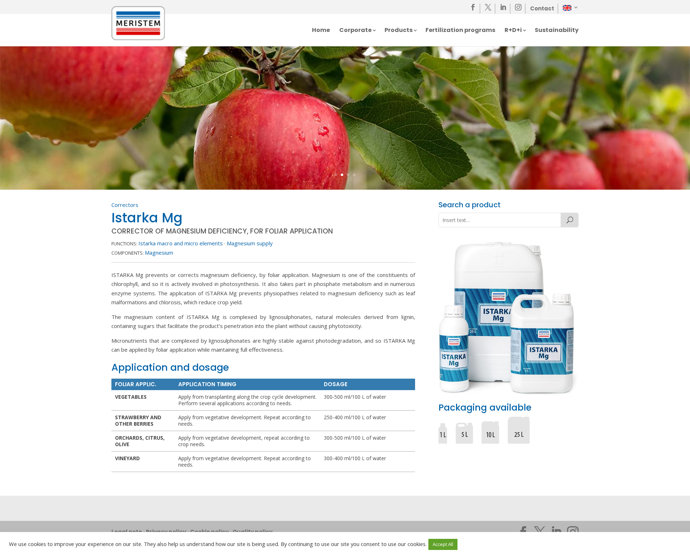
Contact (542, 8)
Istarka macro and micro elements (180, 243)
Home (321, 31)
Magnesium (159, 252)
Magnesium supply (250, 243)
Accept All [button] (443, 544)
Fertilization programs (460, 31)
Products (399, 31)
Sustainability (557, 31)
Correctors (124, 204)
